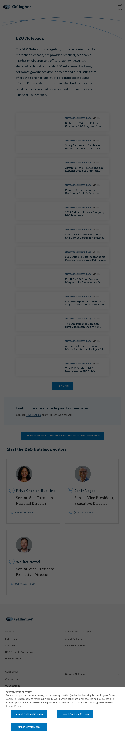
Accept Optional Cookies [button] (29, 714)
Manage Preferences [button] (29, 727)
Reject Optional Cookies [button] (75, 714)
